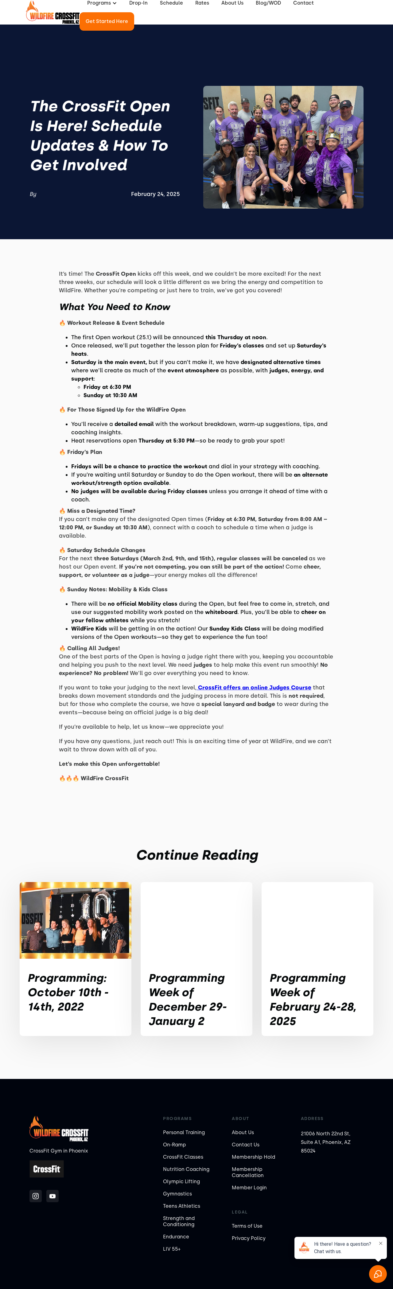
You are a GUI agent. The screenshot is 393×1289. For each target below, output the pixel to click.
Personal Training (184, 1132)
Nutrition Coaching (186, 1169)
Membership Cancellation (248, 1172)
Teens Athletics (181, 1206)
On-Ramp (174, 1145)
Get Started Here (107, 21)
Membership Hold (253, 1157)
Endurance (176, 1237)
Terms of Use (247, 1226)
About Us (243, 1132)
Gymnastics (177, 1194)
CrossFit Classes (183, 1157)
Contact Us (245, 1145)
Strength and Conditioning (179, 1221)
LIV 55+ (172, 1249)
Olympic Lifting (181, 1181)
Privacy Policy (249, 1238)
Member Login (249, 1188)
